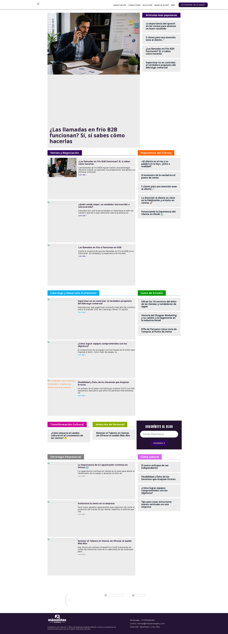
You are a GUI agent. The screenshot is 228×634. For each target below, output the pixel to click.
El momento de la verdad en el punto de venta (158, 176)
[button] (65, 153)
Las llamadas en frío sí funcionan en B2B (99, 247)
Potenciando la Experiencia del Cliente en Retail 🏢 (158, 213)
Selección (147, 5)
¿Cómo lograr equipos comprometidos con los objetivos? (102, 344)
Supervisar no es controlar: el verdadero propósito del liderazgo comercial (161, 65)
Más (173, 5)
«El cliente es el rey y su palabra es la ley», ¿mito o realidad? (155, 164)
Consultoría (134, 5)
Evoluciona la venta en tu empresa (96, 503)
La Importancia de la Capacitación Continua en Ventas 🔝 (103, 466)
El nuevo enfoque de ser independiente (155, 466)
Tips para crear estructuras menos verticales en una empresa (156, 504)
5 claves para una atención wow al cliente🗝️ (161, 38)
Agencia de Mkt (161, 5)
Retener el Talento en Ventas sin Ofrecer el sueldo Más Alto (113, 434)
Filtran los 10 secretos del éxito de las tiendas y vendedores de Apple (158, 304)
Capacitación (119, 5)
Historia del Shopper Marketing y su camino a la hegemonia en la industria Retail (159, 318)
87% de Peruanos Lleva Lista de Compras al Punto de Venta (159, 330)
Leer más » (82, 175)
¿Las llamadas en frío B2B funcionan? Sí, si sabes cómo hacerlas (87, 135)
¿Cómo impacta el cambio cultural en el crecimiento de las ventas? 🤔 (67, 435)
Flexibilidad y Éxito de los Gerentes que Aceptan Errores (103, 383)
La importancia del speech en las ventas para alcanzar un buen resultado (161, 26)
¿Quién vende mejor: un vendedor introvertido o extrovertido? (104, 205)
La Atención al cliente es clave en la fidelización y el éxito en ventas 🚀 (158, 200)
